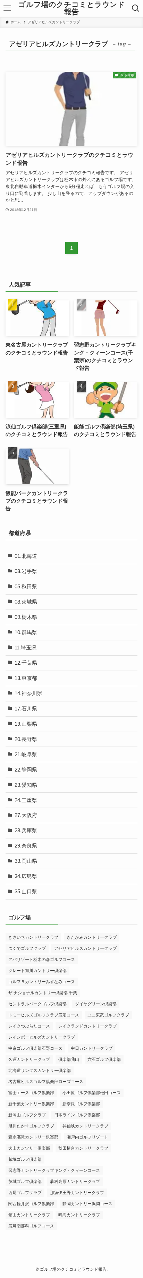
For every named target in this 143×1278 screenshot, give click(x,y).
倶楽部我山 (68, 1059)
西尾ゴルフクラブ (25, 1192)
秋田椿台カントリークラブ (83, 1148)
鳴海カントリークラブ (79, 1214)
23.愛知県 (26, 785)
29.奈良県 (26, 846)
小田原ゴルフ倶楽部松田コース (91, 1092)
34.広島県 (26, 876)
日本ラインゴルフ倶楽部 (77, 1115)
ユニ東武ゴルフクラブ (108, 1015)
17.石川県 (26, 709)
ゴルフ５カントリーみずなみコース (41, 981)
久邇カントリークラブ (29, 1059)
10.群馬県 (26, 632)
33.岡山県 (26, 861)
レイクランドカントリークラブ (87, 1026)
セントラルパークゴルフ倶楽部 (37, 1004)
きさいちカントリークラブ (33, 937)
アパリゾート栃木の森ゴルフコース (41, 959)
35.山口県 (26, 891)
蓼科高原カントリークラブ (75, 1181)
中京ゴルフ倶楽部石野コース (35, 1048)
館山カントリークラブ (29, 1214)
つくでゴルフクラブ (27, 948)
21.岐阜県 (26, 754)
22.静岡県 (26, 770)
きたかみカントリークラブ (92, 937)
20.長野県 (26, 739)
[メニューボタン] (7, 8)
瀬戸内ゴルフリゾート (87, 1137)
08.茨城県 (26, 602)
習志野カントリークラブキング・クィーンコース (54, 1170)
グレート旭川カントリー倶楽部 (37, 970)
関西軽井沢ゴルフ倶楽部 (31, 1203)
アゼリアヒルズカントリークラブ (85, 948)
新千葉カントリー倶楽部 (31, 1103)
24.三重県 (26, 800)
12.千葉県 (26, 663)
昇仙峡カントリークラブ (85, 1126)
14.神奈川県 (28, 693)
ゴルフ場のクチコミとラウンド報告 (71, 8)
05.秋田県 (26, 586)
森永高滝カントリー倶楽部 (33, 1137)
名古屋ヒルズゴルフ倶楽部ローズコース (45, 1081)
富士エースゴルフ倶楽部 (31, 1092)
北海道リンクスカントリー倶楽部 (39, 1070)
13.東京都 (26, 678)
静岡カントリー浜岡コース (87, 1203)
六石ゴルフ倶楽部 (104, 1059)
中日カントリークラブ (91, 1048)
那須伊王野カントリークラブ (77, 1192)
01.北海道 (26, 556)
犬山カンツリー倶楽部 (29, 1148)
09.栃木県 (26, 617)
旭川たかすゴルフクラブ (31, 1126)
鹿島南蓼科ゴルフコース (31, 1226)
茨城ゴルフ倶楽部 (25, 1181)
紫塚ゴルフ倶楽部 (25, 1159)
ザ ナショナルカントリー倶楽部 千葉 (42, 992)
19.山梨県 (26, 724)
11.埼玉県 (25, 647)
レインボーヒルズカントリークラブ (41, 1037)
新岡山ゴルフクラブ (27, 1115)
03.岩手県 (26, 571)
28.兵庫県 (26, 830)
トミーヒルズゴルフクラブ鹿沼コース (43, 1015)
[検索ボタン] (135, 8)
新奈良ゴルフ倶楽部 (81, 1103)
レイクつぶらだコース (29, 1026)
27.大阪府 (26, 815)
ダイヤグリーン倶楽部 (96, 1004)
